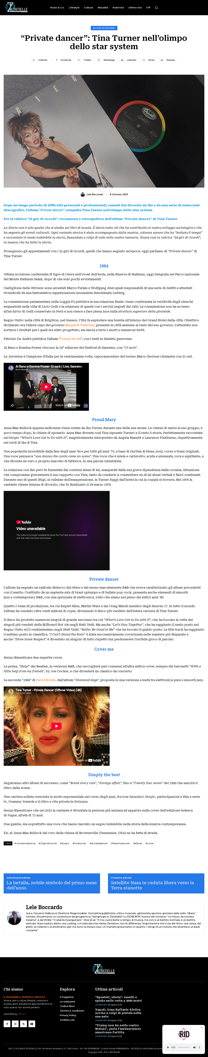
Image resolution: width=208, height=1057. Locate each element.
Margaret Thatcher (79, 325)
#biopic (64, 843)
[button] (156, 8)
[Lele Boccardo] (83, 194)
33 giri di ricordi (104, 28)
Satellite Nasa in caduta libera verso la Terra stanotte (152, 885)
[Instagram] (15, 1023)
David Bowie (46, 680)
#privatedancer (99, 843)
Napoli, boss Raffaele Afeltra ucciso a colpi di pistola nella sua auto (118, 1013)
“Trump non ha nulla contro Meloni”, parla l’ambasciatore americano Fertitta (118, 1029)
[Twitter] (23, 1023)
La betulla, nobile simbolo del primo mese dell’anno (52, 885)
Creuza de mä (70, 339)
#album (137, 843)
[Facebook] (7, 1023)
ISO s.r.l (22, 1014)
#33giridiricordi (48, 843)
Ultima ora (101, 1005)
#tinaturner (79, 843)
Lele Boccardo (94, 194)
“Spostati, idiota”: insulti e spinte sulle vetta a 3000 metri (118, 999)
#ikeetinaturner (120, 843)
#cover (150, 843)
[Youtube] (31, 1023)
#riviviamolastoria (24, 843)
